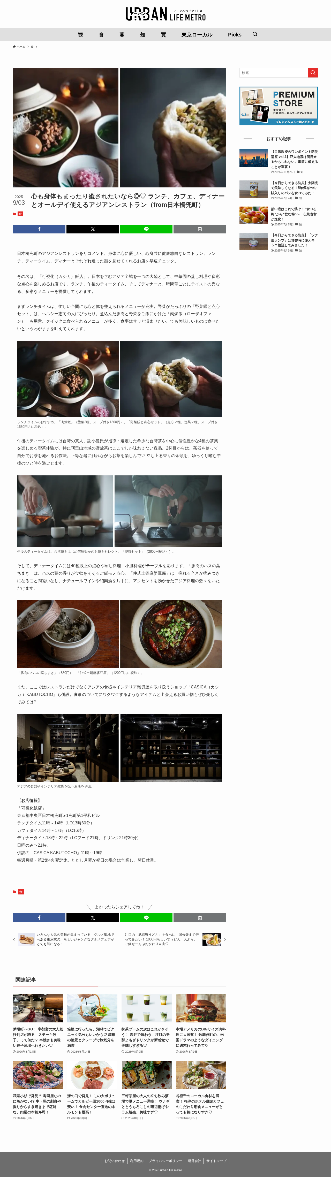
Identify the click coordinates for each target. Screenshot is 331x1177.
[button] (39, 229)
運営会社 (194, 1161)
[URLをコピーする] (200, 229)
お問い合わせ (114, 1161)
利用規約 (137, 1161)
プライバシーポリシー (165, 1161)
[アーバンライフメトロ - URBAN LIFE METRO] (165, 14)
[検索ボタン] (255, 34)
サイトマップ (216, 1161)
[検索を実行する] (313, 73)
